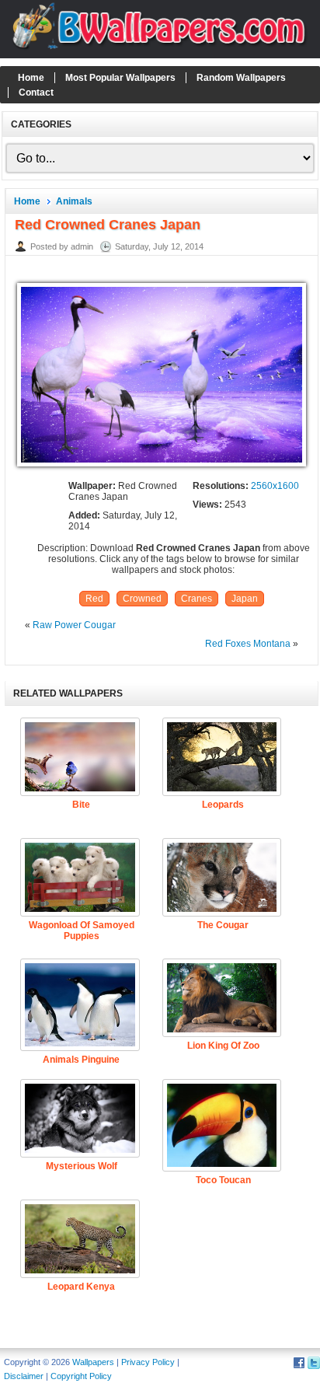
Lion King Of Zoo (223, 1045)
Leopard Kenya (81, 1286)
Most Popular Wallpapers (120, 77)
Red (94, 598)
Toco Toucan (223, 1180)
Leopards (223, 804)
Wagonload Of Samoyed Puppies (81, 930)
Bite (81, 804)
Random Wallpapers (241, 77)
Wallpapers (93, 1362)
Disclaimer (23, 1376)
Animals (74, 201)
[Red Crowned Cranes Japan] (161, 467)
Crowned (142, 598)
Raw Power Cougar (74, 625)
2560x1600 (275, 485)
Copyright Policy (81, 1376)
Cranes (196, 598)
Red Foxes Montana (247, 643)
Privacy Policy (148, 1362)
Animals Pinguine (81, 1059)
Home (31, 77)
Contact (36, 92)
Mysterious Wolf (81, 1166)
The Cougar (223, 925)
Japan (244, 598)
